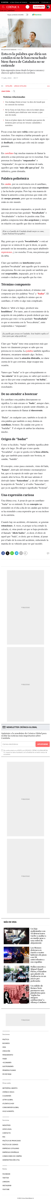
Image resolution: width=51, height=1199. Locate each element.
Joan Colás (5, 91)
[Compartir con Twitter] (7, 553)
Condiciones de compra (12, 1156)
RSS (3, 1137)
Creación (6, 1051)
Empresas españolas (10, 1152)
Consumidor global (10, 1107)
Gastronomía (7, 1066)
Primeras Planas (9, 1070)
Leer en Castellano (7, 10)
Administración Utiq (10, 1160)
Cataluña (8, 86)
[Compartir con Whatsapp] (12, 553)
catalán (8, 183)
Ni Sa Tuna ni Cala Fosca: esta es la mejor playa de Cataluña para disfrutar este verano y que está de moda (24, 112)
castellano (9, 153)
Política (5, 1039)
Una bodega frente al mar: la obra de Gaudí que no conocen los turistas (25, 103)
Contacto (6, 1133)
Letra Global (7, 1100)
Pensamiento (7, 1055)
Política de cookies (10, 1144)
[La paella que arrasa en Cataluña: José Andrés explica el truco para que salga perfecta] (25, 334)
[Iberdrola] (37, 15)
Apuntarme (42, 744)
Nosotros (6, 1125)
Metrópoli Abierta (9, 1088)
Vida (4, 1047)
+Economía (6, 1062)
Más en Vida (10, 922)
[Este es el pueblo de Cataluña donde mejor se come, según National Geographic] (23, 232)
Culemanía (6, 1096)
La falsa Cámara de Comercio (18, 2)
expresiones (6, 252)
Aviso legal (7, 1129)
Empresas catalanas (10, 1148)
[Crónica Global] (16, 6)
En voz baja (6, 1074)
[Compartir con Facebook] (3, 553)
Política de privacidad (11, 1141)
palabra (29, 350)
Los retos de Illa (34, 2)
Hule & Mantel (8, 1111)
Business (6, 1043)
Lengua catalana (20, 86)
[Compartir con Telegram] (16, 553)
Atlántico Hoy (8, 1103)
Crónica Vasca (8, 1092)
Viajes (4, 1059)
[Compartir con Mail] (21, 553)
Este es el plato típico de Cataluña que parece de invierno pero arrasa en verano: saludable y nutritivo (25, 122)
